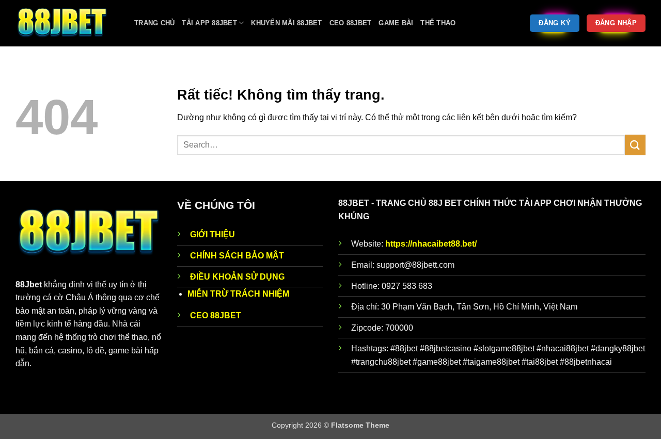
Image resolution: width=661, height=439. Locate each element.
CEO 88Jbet (350, 23)
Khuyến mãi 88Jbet (286, 23)
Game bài (396, 23)
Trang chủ (154, 23)
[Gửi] (635, 145)
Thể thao (437, 23)
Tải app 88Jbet (209, 23)
